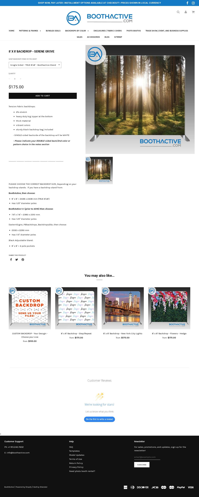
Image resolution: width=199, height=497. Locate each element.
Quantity (12, 74)
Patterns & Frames (29, 31)
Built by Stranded (40, 487)
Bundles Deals (53, 31)
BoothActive (9, 487)
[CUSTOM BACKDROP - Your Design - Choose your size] (30, 308)
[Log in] (186, 12)
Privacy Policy (76, 467)
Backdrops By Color (75, 31)
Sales (79, 37)
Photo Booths (134, 31)
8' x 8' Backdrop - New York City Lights (122, 333)
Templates (74, 451)
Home (11, 31)
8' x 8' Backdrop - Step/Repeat (76, 333)
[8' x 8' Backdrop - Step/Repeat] (76, 308)
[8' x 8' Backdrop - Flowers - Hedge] (169, 308)
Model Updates (76, 455)
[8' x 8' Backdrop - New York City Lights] (123, 308)
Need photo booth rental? (82, 471)
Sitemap (118, 37)
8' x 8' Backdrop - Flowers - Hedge (169, 333)
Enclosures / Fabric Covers (108, 31)
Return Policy (76, 463)
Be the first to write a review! (99, 419)
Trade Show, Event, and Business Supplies (167, 31)
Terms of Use (75, 459)
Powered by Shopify (24, 487)
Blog (107, 37)
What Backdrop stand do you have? (23, 59)
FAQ (71, 447)
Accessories (93, 37)
